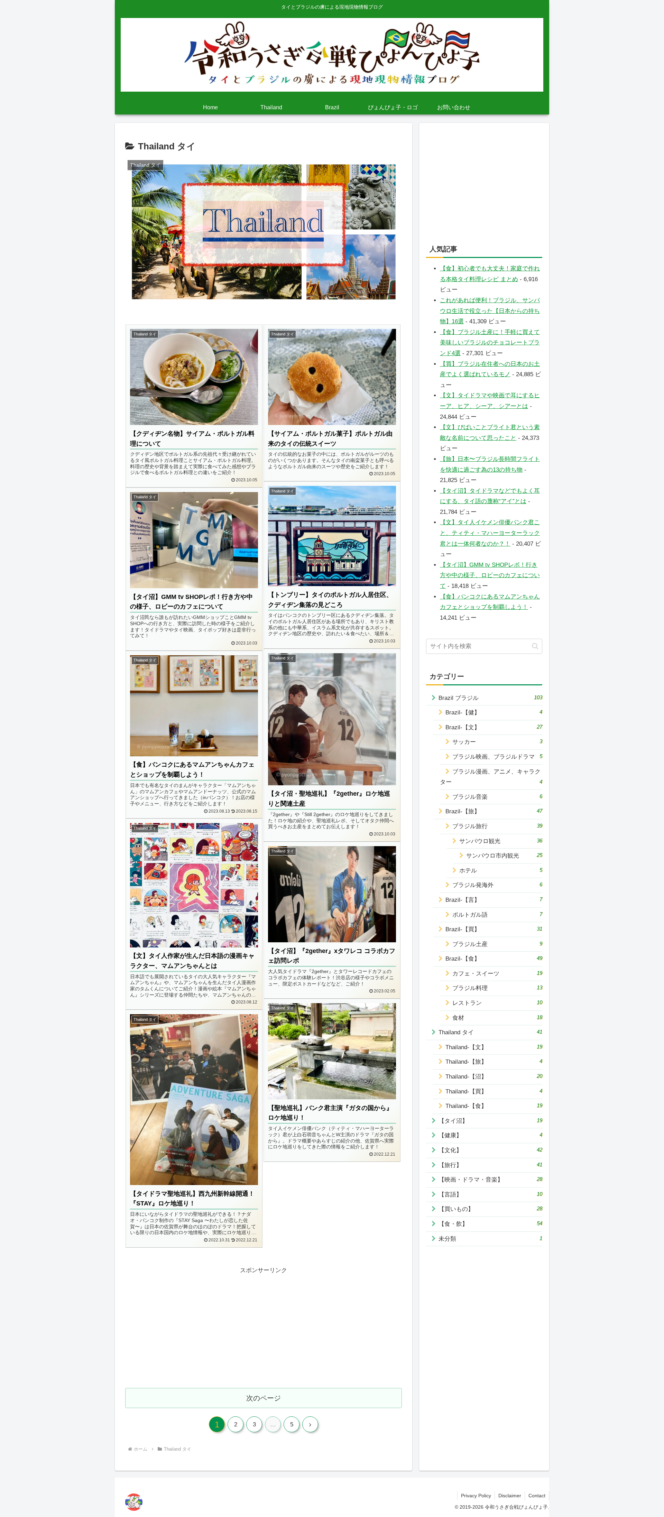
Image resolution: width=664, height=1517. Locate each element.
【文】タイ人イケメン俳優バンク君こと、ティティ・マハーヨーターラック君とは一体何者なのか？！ (490, 533)
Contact (536, 1495)
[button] (535, 646)
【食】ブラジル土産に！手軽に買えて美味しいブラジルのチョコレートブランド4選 (490, 343)
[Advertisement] (263, 1324)
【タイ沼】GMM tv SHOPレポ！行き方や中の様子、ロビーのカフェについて (490, 575)
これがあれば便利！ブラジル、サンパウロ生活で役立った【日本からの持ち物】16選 (490, 311)
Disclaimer (509, 1495)
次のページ (263, 1398)
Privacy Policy (476, 1495)
